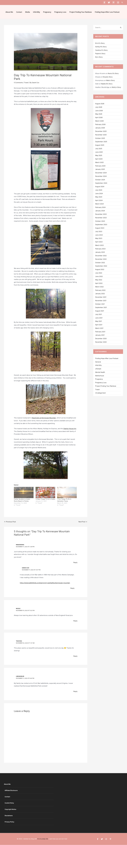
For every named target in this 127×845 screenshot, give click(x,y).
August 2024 (99, 186)
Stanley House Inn (69, 429)
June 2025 (99, 152)
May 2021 (98, 321)
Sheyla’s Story (108, 77)
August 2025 (99, 145)
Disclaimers (9, 815)
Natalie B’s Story (106, 84)
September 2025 (101, 142)
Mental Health (100, 372)
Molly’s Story (116, 87)
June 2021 (98, 318)
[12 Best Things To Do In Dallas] (45, 492)
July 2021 (98, 314)
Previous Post (10, 522)
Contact (19, 12)
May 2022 (98, 280)
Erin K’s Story (100, 43)
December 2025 (101, 131)
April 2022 (98, 283)
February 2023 (100, 249)
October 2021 (100, 304)
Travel (26, 82)
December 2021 (100, 297)
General (98, 362)
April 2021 (98, 325)
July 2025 (98, 148)
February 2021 (100, 332)
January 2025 (100, 169)
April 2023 (99, 242)
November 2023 (101, 218)
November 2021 (100, 300)
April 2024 (99, 200)
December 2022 (101, 256)
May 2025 (98, 155)
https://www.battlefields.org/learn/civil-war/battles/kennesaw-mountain (45, 583)
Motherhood (99, 376)
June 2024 (99, 193)
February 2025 (100, 166)
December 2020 (101, 338)
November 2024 (101, 176)
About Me (9, 12)
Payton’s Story (100, 53)
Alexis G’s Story (113, 73)
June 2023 (99, 235)
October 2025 (100, 138)
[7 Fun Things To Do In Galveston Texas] (67, 492)
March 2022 (99, 287)
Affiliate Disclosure (11, 790)
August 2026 (99, 104)
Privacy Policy (9, 822)
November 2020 (101, 342)
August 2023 (99, 228)
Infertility (36, 12)
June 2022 (99, 276)
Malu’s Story (110, 80)
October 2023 (100, 221)
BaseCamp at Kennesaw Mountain (44, 418)
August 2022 (99, 269)
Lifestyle (98, 369)
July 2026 (98, 107)
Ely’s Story (99, 57)
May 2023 (98, 238)
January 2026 (100, 128)
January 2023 (100, 252)
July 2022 (98, 273)
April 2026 (98, 117)
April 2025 (98, 159)
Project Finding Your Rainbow (80, 12)
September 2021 (101, 307)
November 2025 (101, 135)
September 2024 (101, 183)
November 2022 (101, 259)
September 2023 (101, 224)
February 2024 (100, 207)
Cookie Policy (9, 803)
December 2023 (101, 214)
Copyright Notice (10, 809)
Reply (75, 562)
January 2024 (100, 211)
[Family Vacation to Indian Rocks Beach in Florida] (24, 492)
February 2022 (100, 290)
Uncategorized (100, 393)
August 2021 (99, 311)
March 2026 (99, 121)
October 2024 (100, 180)
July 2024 (98, 190)
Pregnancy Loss (60, 12)
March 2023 (99, 245)
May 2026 (98, 114)
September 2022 (101, 266)
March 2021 (99, 328)
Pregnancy (47, 12)
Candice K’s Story (101, 50)
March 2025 (99, 162)
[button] (122, 2)
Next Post (82, 522)
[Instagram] (118, 2)
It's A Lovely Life (42, 839)
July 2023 (98, 231)
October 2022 (100, 263)
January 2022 (100, 294)
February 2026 (100, 124)
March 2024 (99, 204)
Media (27, 12)
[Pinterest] (113, 2)
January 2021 (100, 335)
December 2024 (101, 173)
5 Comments (18, 82)
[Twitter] (109, 2)
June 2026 (99, 111)
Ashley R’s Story (101, 47)
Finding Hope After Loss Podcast (107, 12)
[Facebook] (104, 2)
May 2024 (98, 197)
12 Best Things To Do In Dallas (45, 499)
